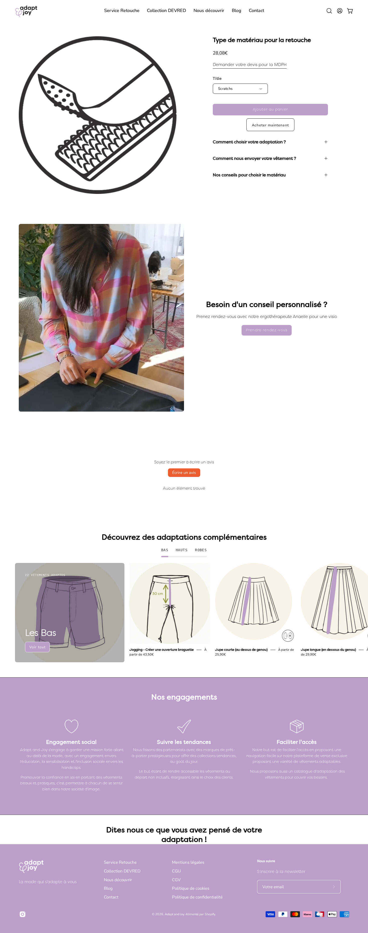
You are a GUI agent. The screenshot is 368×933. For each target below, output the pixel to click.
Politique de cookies (190, 888)
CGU (176, 871)
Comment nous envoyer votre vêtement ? (254, 158)
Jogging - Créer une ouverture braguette (161, 650)
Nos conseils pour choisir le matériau (249, 174)
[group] (184, 612)
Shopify (210, 914)
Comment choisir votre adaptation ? (249, 141)
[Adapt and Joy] (26, 11)
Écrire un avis (184, 472)
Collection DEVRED (122, 871)
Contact (111, 897)
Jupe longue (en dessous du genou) (328, 650)
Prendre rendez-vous (266, 330)
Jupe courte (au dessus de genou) (241, 650)
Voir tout (37, 647)
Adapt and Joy (174, 914)
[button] (121, 10)
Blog (108, 888)
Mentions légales (188, 862)
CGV (176, 880)
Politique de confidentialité (197, 897)
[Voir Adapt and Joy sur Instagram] (22, 914)
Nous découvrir (118, 880)
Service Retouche (120, 862)
